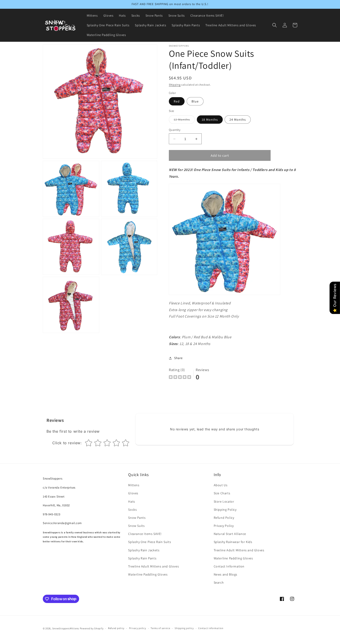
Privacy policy (137, 628)
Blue (195, 101)
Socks (132, 509)
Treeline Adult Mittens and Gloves (153, 566)
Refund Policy (224, 518)
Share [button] (178, 358)
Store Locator (224, 501)
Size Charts (222, 493)
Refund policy (116, 628)
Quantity (174, 130)
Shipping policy (184, 628)
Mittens (133, 485)
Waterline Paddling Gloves (147, 574)
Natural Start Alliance (230, 534)
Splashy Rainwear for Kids (233, 542)
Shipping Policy (225, 509)
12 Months (184, 120)
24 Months (237, 119)
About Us (221, 485)
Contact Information (229, 566)
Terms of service (160, 628)
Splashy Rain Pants (142, 558)
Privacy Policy (224, 526)
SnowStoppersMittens (65, 628)
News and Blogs (225, 574)
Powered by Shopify (92, 628)
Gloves (133, 493)
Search (219, 582)
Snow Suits (136, 526)
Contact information (210, 628)
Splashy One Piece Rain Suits (149, 542)
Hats (131, 501)
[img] (180, 377)
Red (177, 101)
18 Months (210, 119)
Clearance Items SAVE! (145, 534)
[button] (274, 25)
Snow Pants (136, 518)
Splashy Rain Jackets (143, 550)
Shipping (175, 84)
